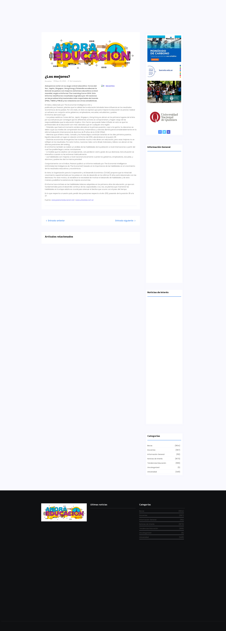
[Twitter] (164, 132)
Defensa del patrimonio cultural (160, 419)
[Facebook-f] (160, 132)
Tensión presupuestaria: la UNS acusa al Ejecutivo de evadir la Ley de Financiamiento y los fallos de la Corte (163, 235)
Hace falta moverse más (157, 337)
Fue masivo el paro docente (159, 378)
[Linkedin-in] (168, 132)
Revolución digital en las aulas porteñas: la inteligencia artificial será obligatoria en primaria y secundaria (112, 610)
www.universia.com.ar (85, 200)
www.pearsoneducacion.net (62, 200)
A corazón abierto (155, 278)
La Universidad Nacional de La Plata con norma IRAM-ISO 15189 (162, 192)
